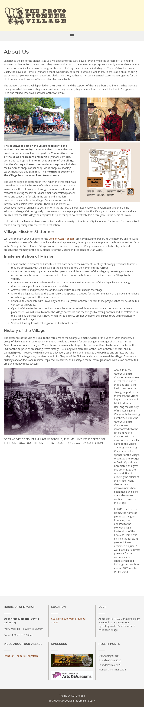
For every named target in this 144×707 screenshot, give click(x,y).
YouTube (54, 700)
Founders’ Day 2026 (110, 660)
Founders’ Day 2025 (110, 665)
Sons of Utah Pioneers (61, 238)
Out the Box (78, 695)
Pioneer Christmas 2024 (112, 669)
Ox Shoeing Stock (109, 655)
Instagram (77, 700)
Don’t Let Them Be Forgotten (21, 655)
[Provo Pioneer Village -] (35, 15)
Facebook (65, 700)
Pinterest (88, 700)
